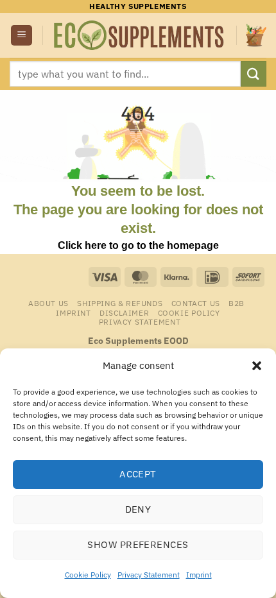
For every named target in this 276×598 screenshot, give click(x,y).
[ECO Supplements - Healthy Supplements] (140, 35)
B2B (237, 303)
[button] (256, 365)
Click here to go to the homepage (138, 245)
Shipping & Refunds (119, 303)
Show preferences (137, 544)
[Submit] (253, 73)
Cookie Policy (88, 574)
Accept (138, 474)
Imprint (199, 574)
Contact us (195, 303)
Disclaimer (124, 312)
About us (48, 303)
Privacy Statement (148, 574)
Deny (138, 509)
